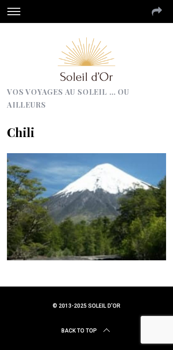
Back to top (79, 330)
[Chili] (86, 257)
